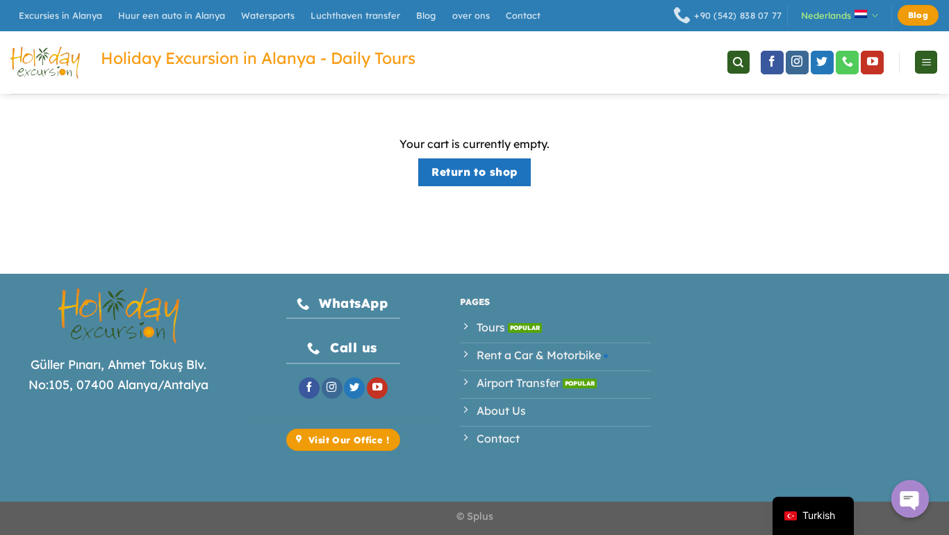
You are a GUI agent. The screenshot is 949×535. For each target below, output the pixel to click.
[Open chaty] (910, 499)
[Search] (738, 62)
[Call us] (847, 62)
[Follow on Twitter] (822, 62)
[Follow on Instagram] (797, 62)
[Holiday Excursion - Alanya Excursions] (45, 62)
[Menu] (926, 62)
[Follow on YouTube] (872, 62)
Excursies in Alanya (60, 15)
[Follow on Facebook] (772, 62)
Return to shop (474, 172)
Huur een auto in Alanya (171, 15)
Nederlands (826, 15)
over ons (471, 15)
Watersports (268, 15)
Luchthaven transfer (355, 15)
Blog (426, 15)
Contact (523, 15)
